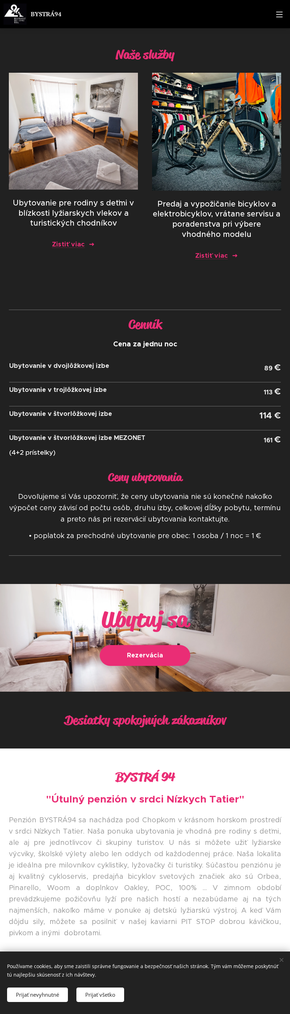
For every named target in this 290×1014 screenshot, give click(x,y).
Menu (279, 14)
